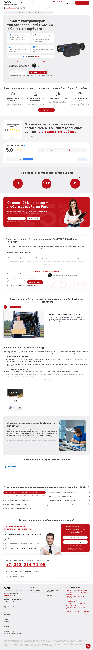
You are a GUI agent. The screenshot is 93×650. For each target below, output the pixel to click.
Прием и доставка (15, 307)
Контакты (6, 621)
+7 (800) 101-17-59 (8, 601)
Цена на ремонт (59, 8)
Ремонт (34, 307)
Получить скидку (33, 218)
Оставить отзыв (28, 159)
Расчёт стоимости (79, 8)
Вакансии (6, 626)
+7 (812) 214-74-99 (57, 1)
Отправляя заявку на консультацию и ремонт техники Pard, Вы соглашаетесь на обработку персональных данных (75, 547)
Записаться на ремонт (35, 282)
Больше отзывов (82, 159)
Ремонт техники (27, 3)
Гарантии (87, 8)
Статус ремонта (69, 3)
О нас (70, 8)
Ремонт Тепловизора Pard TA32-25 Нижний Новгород (75, 604)
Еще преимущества (46, 110)
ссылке (12, 635)
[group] (10, 468)
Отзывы (66, 8)
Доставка (6, 617)
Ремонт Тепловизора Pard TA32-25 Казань (77, 611)
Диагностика (26, 307)
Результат (41, 307)
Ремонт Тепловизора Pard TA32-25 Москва (77, 590)
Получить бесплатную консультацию (75, 542)
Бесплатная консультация (38, 72)
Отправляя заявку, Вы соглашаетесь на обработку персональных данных (24, 222)
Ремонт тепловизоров (34, 590)
